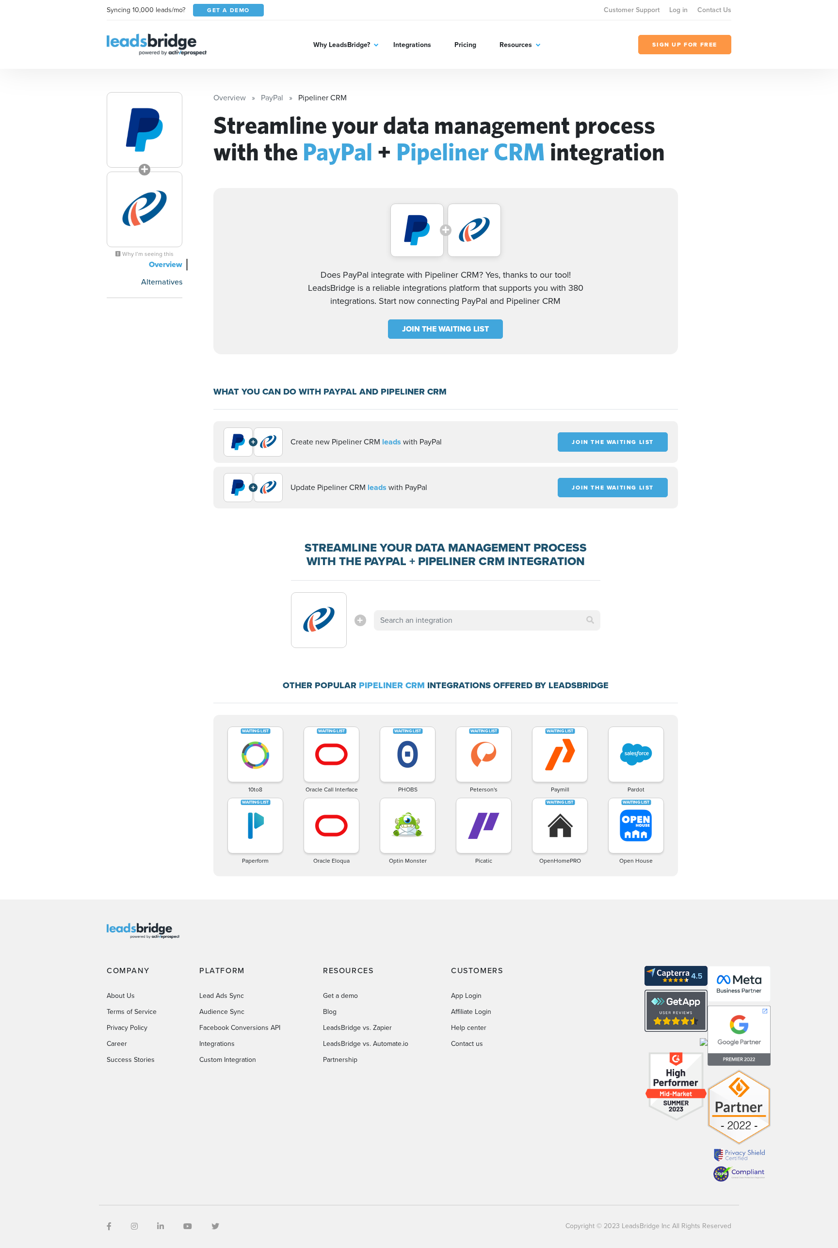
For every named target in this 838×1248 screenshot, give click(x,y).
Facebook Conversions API (239, 1028)
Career (117, 1044)
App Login (466, 996)
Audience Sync (221, 1012)
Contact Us (714, 10)
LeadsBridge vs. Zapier (357, 1028)
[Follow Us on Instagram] (134, 1226)
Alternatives (161, 281)
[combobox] (487, 620)
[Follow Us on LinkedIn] (160, 1226)
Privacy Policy (127, 1028)
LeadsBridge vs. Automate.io (365, 1044)
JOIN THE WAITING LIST (445, 328)
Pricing (465, 45)
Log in (678, 10)
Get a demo (340, 996)
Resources (516, 45)
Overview (165, 264)
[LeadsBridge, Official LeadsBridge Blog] (157, 43)
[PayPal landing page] (144, 130)
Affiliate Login (471, 1012)
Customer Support (632, 10)
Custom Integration (227, 1060)
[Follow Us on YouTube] (187, 1226)
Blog (330, 1012)
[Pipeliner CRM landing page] (144, 209)
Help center (468, 1028)
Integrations (412, 45)
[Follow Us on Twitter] (215, 1226)
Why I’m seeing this (147, 254)
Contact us (467, 1044)
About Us (121, 996)
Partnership (340, 1060)
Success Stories (131, 1060)
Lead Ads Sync (221, 996)
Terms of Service (132, 1012)
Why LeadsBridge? (341, 45)
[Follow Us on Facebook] (109, 1226)
